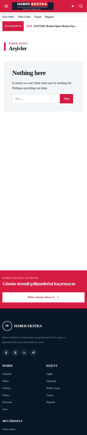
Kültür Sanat (53, 388)
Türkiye (6, 388)
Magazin (49, 16)
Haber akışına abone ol (41, 297)
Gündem (7, 374)
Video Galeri (24, 16)
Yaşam (37, 16)
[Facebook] (6, 352)
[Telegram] (33, 352)
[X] (15, 352)
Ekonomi (7, 402)
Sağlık (49, 374)
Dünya (6, 395)
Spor (4, 409)
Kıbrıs (5, 381)
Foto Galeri (8, 16)
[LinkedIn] (24, 352)
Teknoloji (51, 381)
